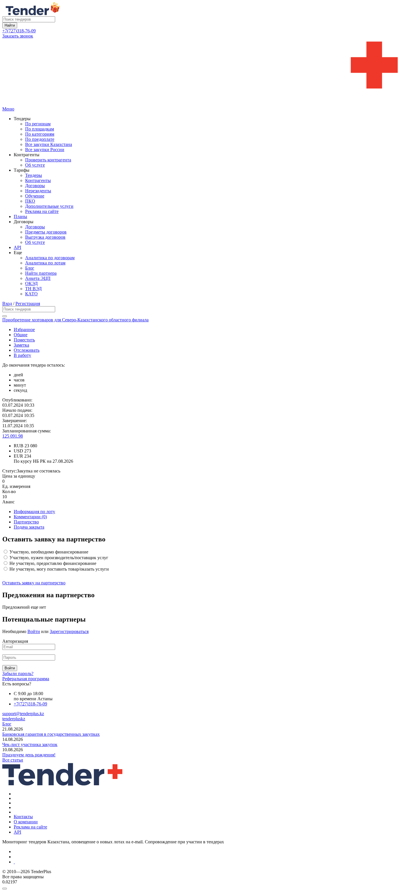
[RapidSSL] (216, 862)
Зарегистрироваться (69, 631)
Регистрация (27, 303)
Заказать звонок (17, 35)
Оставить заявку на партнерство (33, 582)
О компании (26, 821)
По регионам (38, 123)
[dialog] (210, 887)
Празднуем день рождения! (28, 754)
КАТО (31, 293)
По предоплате (39, 139)
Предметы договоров (46, 232)
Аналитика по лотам (45, 262)
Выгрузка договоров (45, 237)
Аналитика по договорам (50, 257)
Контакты (23, 816)
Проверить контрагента (48, 159)
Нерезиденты (38, 190)
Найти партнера (41, 273)
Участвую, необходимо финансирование (48, 551)
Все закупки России (44, 149)
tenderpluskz (13, 718)
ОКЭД (31, 283)
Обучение (34, 195)
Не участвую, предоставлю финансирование (52, 563)
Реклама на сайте (42, 211)
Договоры (35, 185)
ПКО (30, 201)
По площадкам (39, 128)
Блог (29, 268)
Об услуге (35, 165)
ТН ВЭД (33, 288)
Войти (33, 631)
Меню (8, 108)
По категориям (39, 134)
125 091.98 (12, 436)
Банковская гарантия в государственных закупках (51, 734)
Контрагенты (38, 180)
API (17, 247)
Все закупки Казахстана (48, 144)
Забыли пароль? (17, 673)
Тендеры (33, 175)
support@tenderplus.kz (23, 713)
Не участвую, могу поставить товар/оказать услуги (58, 569)
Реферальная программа (25, 678)
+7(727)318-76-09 (19, 30)
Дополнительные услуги (49, 206)
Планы (20, 216)
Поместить (24, 339)
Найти (10, 25)
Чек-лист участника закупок (29, 744)
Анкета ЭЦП (38, 278)
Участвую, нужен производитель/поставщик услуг (58, 557)
